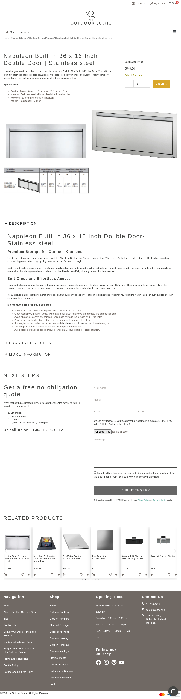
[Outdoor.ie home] (90, 18)
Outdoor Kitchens (19, 38)
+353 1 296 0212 (48, 430)
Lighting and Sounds (61, 671)
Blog (6, 618)
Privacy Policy (143, 500)
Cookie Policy (11, 665)
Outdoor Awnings (59, 651)
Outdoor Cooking (59, 612)
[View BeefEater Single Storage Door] (105, 540)
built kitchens (103, 295)
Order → (161, 83)
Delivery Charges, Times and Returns (20, 633)
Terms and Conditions (16, 658)
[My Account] (151, 3)
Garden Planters (59, 664)
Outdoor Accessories (61, 677)
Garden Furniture (59, 618)
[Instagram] (106, 662)
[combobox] (40, 32)
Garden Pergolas (59, 644)
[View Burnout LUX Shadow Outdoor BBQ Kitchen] (134, 540)
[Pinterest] (114, 662)
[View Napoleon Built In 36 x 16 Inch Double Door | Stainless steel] (46, 134)
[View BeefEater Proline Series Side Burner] (76, 540)
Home (6, 38)
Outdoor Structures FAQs (18, 642)
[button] (174, 31)
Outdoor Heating (59, 638)
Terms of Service (160, 500)
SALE (53, 684)
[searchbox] (40, 32)
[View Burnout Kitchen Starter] (163, 540)
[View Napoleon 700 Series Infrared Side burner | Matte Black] (46, 540)
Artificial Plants (58, 657)
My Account (159, 3)
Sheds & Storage (59, 625)
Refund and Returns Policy (18, 671)
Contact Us (141, 3)
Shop (6, 605)
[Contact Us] (133, 3)
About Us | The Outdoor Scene (21, 612)
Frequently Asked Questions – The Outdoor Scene (20, 650)
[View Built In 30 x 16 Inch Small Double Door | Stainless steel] (17, 540)
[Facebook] (98, 662)
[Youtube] (121, 662)
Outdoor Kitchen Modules (41, 38)
